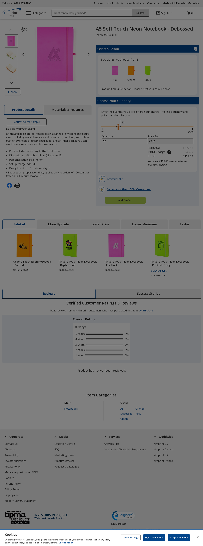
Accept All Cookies (178, 537)
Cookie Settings (131, 537)
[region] (101, 538)
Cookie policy (66, 542)
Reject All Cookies (154, 537)
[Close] (197, 537)
